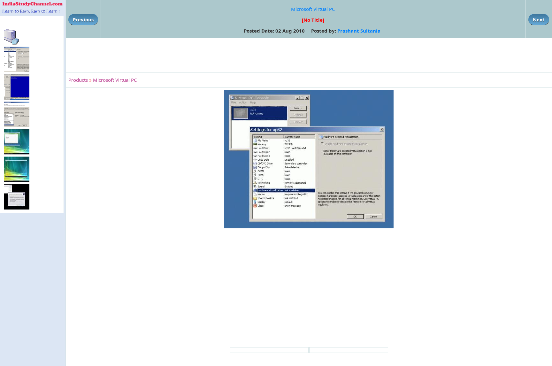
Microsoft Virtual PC (313, 9)
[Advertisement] (309, 55)
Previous (83, 19)
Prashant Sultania (358, 30)
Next (539, 19)
